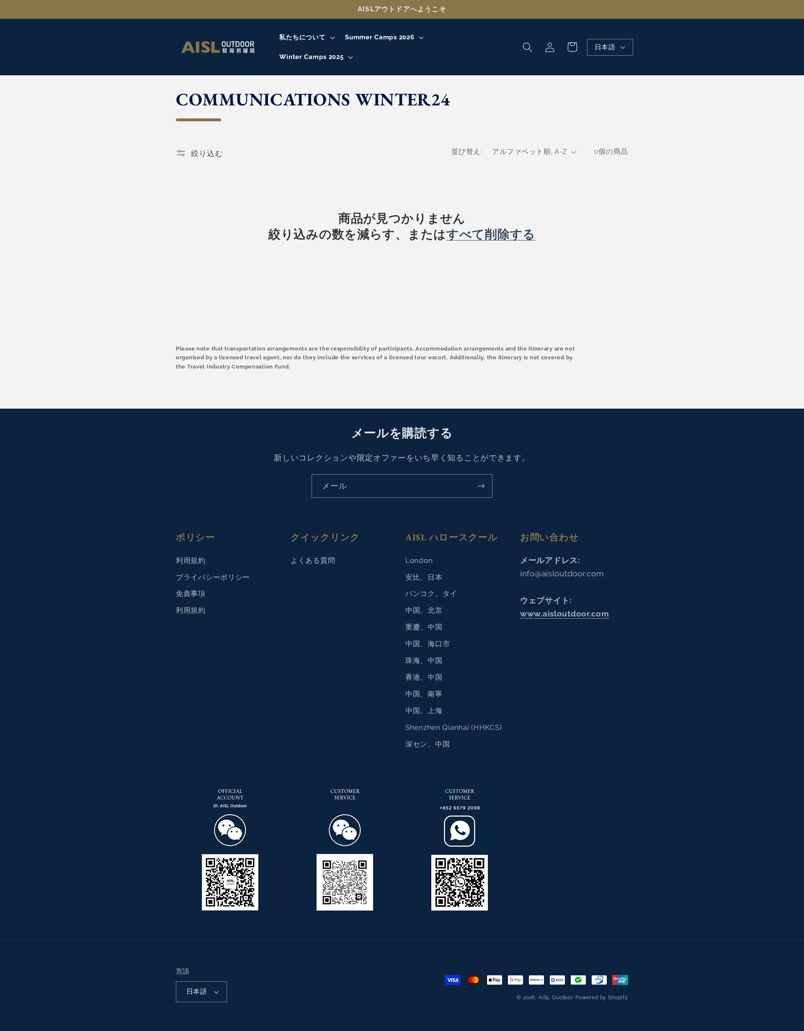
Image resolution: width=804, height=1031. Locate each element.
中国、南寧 (424, 694)
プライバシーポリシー (213, 577)
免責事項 (191, 593)
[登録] (481, 486)
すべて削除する (491, 234)
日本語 (605, 47)
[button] (306, 37)
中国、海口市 (427, 644)
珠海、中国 (424, 660)
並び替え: (466, 151)
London (419, 560)
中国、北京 (424, 610)
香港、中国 (424, 677)
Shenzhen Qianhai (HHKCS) (453, 727)
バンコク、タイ (431, 593)
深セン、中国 (427, 744)
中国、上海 (424, 710)
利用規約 (191, 560)
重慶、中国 (424, 627)
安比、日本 (424, 577)
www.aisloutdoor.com (564, 613)
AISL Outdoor (556, 997)
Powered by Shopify (601, 997)
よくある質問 (313, 560)
